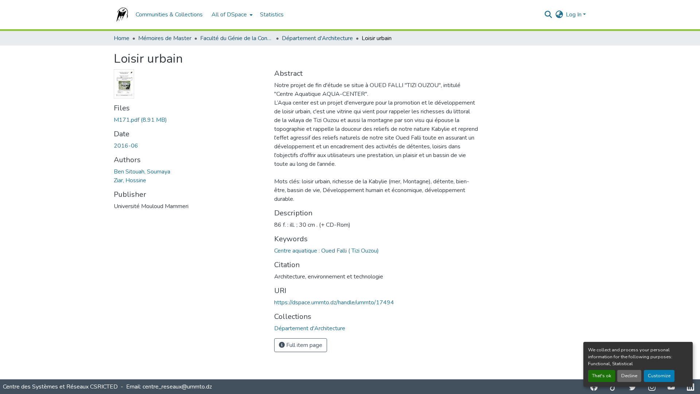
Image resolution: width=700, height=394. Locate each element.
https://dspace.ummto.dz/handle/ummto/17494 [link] (334, 303)
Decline (629, 375)
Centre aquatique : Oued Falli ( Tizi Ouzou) (326, 251)
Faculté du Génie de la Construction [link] (236, 38)
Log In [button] (574, 15)
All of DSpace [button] (229, 15)
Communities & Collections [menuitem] (169, 15)
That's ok (601, 375)
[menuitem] (231, 14)
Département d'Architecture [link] (317, 38)
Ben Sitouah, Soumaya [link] (142, 172)
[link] (189, 120)
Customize (659, 375)
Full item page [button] (303, 345)
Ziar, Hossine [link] (130, 180)
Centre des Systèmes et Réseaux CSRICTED (61, 387)
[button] (121, 14)
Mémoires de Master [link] (164, 38)
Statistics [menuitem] (272, 15)
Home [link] (121, 38)
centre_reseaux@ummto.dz (177, 387)
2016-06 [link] (126, 146)
